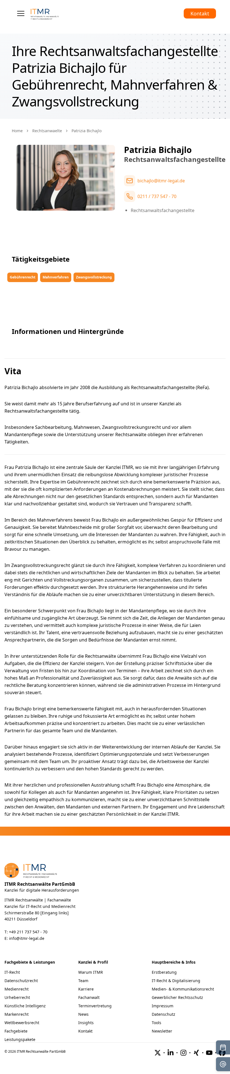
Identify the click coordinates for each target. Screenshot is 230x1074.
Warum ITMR (90, 972)
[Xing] (196, 1052)
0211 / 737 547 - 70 (156, 196)
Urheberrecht (17, 997)
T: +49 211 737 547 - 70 (25, 931)
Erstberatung (164, 972)
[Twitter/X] (157, 1052)
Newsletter (162, 1031)
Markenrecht (16, 1014)
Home (17, 130)
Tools (156, 1022)
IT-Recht (12, 972)
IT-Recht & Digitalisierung (176, 980)
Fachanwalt (89, 997)
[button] (20, 13)
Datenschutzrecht (21, 980)
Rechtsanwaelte (47, 130)
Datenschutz (163, 1014)
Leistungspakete (19, 1039)
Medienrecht (16, 989)
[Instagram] (183, 1052)
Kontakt (199, 13)
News (83, 1014)
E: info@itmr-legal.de (24, 938)
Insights (86, 1022)
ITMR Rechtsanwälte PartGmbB (39, 884)
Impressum (162, 1005)
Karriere (86, 989)
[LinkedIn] (170, 1052)
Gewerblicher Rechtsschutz (177, 997)
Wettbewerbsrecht (21, 1022)
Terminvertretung (95, 1005)
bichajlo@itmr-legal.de (161, 181)
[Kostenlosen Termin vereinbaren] (223, 1047)
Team (83, 980)
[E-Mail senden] (223, 1064)
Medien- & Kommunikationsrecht (183, 989)
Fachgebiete (15, 1031)
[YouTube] (209, 1052)
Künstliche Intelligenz (25, 1005)
